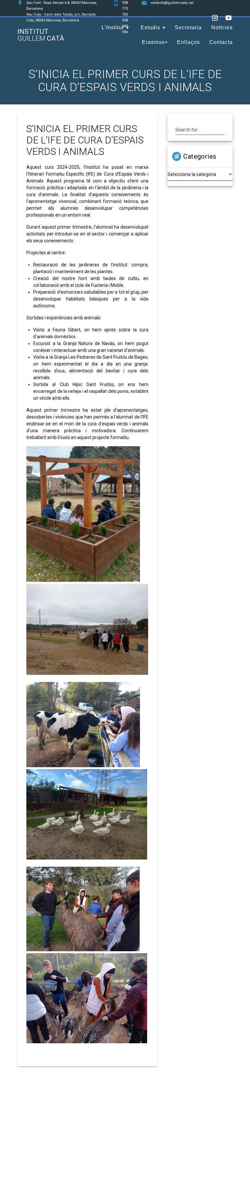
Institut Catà (40, 35)
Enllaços (188, 42)
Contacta (221, 42)
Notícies (222, 27)
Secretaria (188, 27)
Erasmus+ (155, 42)
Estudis (150, 27)
